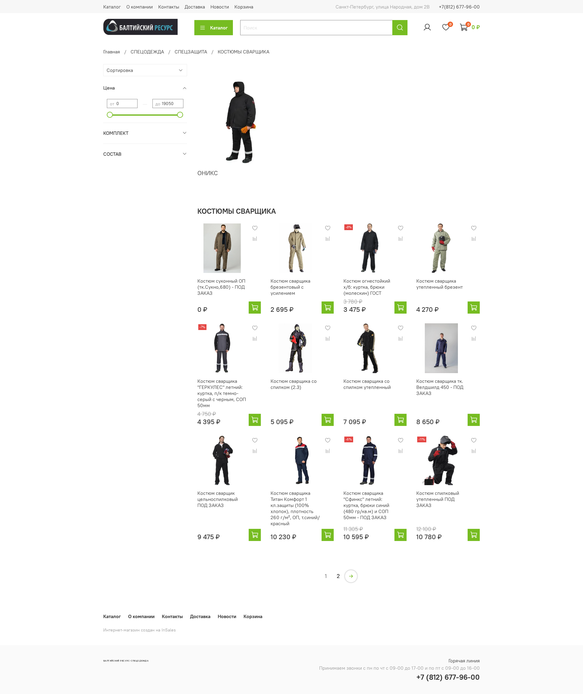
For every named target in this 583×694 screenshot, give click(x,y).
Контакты (168, 7)
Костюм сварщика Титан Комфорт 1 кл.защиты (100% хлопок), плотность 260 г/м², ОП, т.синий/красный (295, 508)
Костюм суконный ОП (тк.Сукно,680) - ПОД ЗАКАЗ (221, 287)
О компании (139, 7)
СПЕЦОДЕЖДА (147, 52)
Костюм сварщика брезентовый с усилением (290, 287)
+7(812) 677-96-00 (459, 7)
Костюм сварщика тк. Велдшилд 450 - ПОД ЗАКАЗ (439, 387)
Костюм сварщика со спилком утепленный (367, 384)
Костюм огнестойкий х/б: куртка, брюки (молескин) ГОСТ (366, 287)
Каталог (112, 7)
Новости (219, 7)
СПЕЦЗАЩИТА (191, 52)
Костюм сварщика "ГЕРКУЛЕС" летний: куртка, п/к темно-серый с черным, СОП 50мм (221, 393)
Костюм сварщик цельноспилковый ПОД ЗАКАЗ (217, 499)
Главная (111, 52)
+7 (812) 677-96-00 (448, 677)
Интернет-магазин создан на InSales (139, 630)
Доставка (195, 7)
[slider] (109, 114)
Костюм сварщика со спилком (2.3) (294, 384)
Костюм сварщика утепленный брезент (439, 284)
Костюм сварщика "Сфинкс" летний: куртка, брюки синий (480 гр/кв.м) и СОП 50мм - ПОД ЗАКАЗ (366, 505)
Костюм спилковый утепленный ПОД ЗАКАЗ (437, 499)
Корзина (243, 7)
